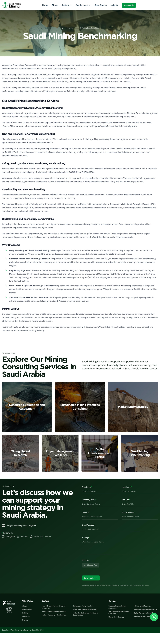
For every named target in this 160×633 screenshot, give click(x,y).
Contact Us (129, 5)
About (55, 5)
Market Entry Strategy (116, 617)
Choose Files (92, 565)
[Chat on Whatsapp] (154, 617)
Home (45, 5)
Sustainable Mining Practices (83, 606)
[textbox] (120, 547)
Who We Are (27, 601)
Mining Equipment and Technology (85, 609)
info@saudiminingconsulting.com (21, 525)
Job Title (126, 500)
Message (86, 537)
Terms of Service (138, 585)
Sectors (65, 5)
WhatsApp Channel (42, 536)
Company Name (89, 500)
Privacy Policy (124, 585)
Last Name (127, 487)
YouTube (24, 536)
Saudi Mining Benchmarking (143, 616)
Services (69, 28)
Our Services (82, 5)
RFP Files (85, 560)
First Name (87, 487)
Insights (114, 5)
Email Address (88, 525)
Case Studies (100, 5)
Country (86, 512)
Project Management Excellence (145, 609)
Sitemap (25, 620)
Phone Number (128, 512)
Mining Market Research (142, 606)
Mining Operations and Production (54, 611)
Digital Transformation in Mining (145, 613)
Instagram (10, 536)
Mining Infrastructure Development (54, 615)
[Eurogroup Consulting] (11, 5)
